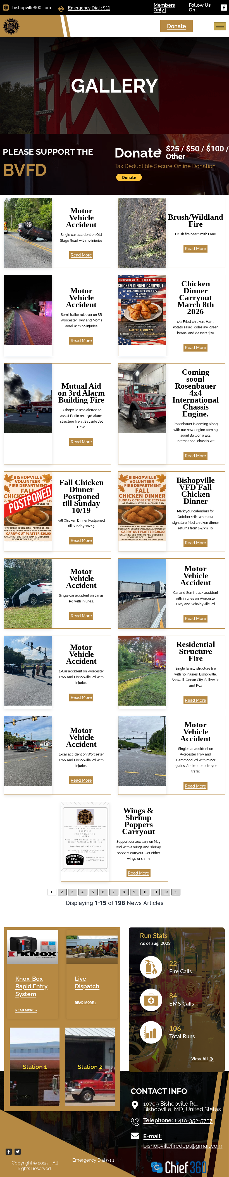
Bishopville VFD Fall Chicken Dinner (195, 490)
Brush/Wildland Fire (195, 220)
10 (145, 892)
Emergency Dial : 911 (89, 8)
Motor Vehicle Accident (81, 217)
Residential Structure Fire (195, 651)
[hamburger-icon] (220, 26)
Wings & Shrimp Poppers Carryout (138, 821)
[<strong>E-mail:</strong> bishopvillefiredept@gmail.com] (135, 1136)
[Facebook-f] (224, 7)
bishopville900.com (31, 7)
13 (166, 892)
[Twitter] (18, 1152)
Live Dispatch (87, 982)
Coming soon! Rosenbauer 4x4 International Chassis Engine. (195, 392)
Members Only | (164, 7)
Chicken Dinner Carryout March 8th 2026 (195, 297)
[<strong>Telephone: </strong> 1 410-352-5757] (135, 1122)
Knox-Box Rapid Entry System (31, 986)
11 (156, 892)
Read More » (26, 1010)
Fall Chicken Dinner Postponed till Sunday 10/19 (81, 496)
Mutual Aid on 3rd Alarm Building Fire (81, 392)
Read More (81, 255)
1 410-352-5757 (178, 1120)
